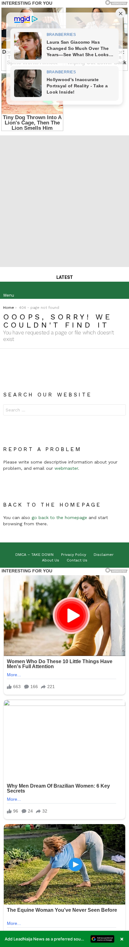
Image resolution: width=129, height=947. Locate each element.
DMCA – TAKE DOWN (34, 554)
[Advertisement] (64, 199)
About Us (50, 560)
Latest (64, 277)
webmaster (66, 468)
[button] (64, 939)
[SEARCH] (121, 290)
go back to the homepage (59, 517)
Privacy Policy (73, 554)
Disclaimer (104, 554)
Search (119, 410)
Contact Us (77, 560)
